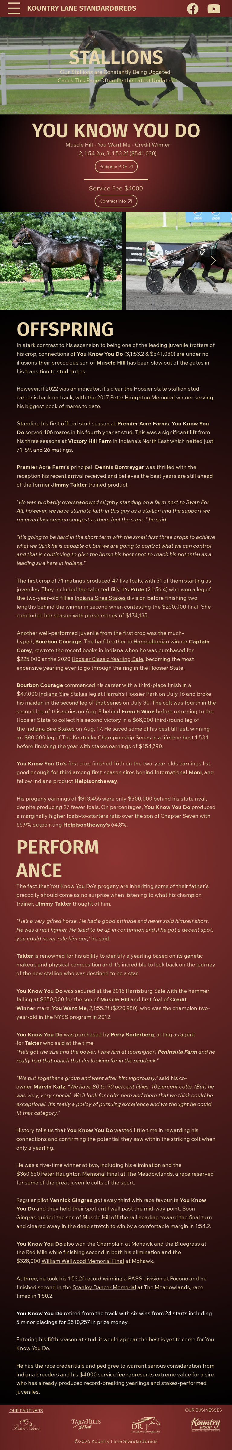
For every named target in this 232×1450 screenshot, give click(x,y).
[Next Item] (213, 261)
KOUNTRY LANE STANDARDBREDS (81, 8)
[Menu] (14, 8)
